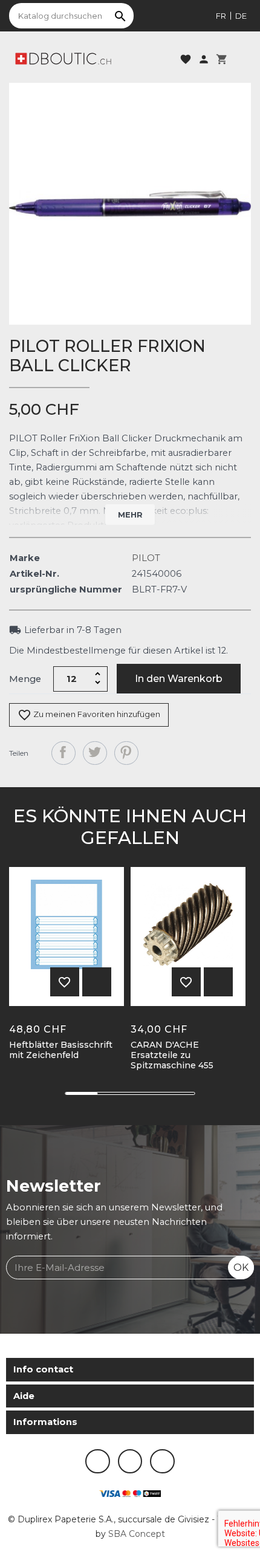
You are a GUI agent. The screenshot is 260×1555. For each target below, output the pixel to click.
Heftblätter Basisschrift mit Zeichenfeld (60, 1050)
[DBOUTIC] (63, 58)
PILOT (146, 558)
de (241, 16)
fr (221, 16)
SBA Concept (136, 1533)
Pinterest (126, 753)
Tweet (94, 753)
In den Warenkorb (179, 678)
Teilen (63, 753)
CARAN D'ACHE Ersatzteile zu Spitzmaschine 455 (172, 1055)
